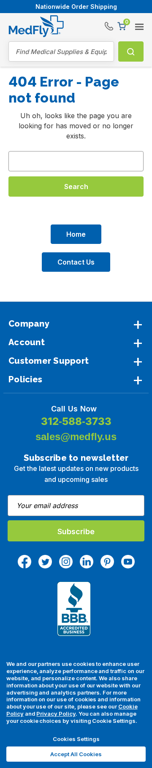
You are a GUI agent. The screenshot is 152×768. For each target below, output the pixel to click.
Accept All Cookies (76, 754)
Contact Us (76, 262)
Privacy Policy (55, 713)
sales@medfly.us (76, 436)
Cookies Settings (76, 739)
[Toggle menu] (137, 23)
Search (131, 51)
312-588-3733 (76, 421)
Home (76, 234)
